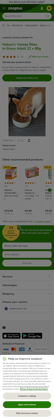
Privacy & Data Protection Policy (34, 389)
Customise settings (27, 396)
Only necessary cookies (27, 413)
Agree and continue (27, 404)
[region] (27, 387)
